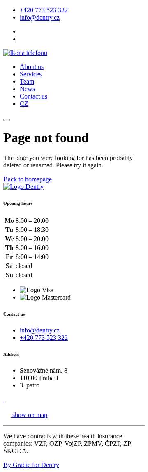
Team (27, 81)
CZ (24, 103)
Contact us (33, 96)
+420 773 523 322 (44, 10)
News (27, 88)
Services (31, 74)
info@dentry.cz (40, 17)
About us (32, 66)
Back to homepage (27, 179)
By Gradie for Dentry (31, 464)
